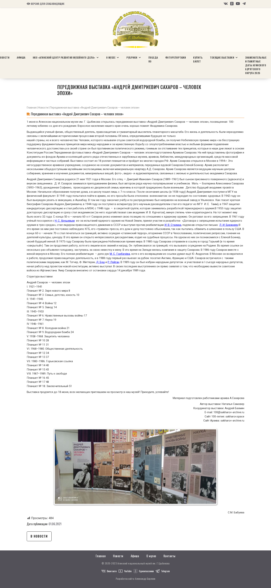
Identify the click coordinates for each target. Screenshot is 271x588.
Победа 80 (153, 59)
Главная (32, 107)
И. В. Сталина (172, 225)
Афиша (21, 57)
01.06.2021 (55, 524)
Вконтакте (112, 571)
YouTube (128, 571)
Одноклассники (146, 571)
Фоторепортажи (175, 57)
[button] (66, 57)
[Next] (211, 467)
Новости (43, 107)
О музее (151, 556)
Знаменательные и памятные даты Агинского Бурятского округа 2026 (255, 65)
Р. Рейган (113, 262)
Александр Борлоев (145, 578)
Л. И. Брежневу (228, 225)
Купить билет (198, 59)
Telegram (165, 571)
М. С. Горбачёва (120, 254)
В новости (39, 536)
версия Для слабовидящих (45, 3)
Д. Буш (100, 262)
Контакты (170, 556)
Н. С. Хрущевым (65, 220)
